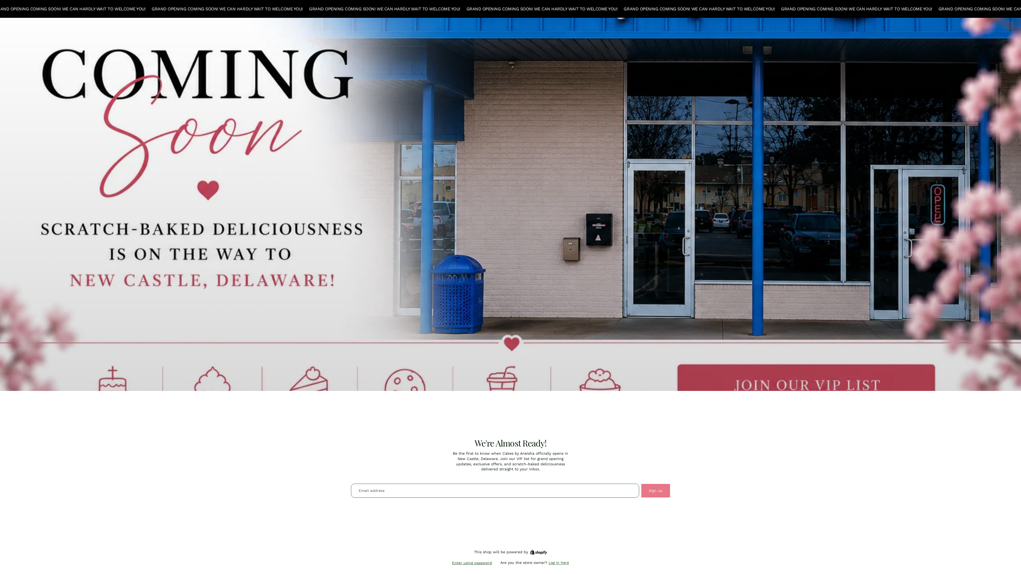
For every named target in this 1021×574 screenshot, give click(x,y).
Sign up (656, 490)
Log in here (559, 562)
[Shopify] (538, 552)
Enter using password (472, 563)
